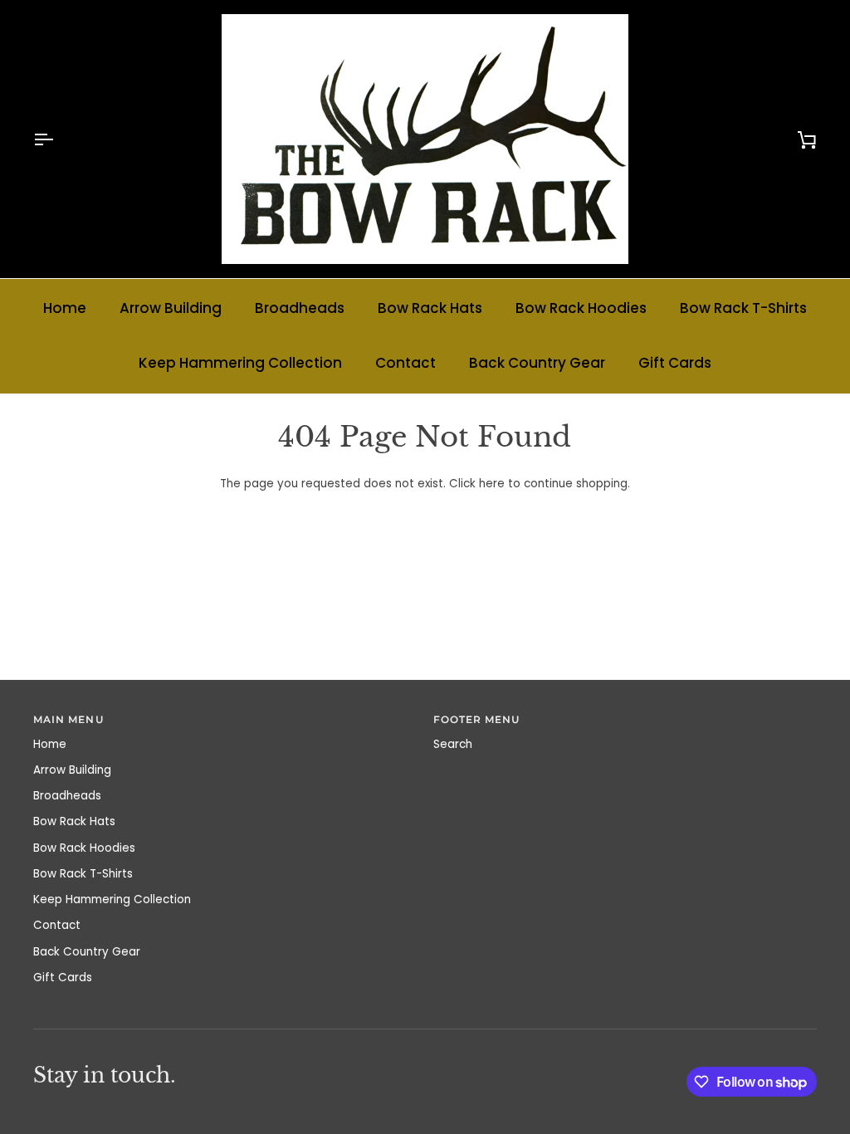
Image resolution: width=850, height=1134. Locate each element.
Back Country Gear (537, 363)
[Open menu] (58, 139)
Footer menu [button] (476, 720)
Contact (405, 363)
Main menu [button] (68, 720)
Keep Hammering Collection (240, 363)
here (492, 483)
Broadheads (299, 308)
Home (64, 308)
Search (452, 744)
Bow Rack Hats (430, 308)
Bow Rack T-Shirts (743, 308)
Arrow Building (171, 308)
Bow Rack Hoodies (581, 308)
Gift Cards (674, 363)
